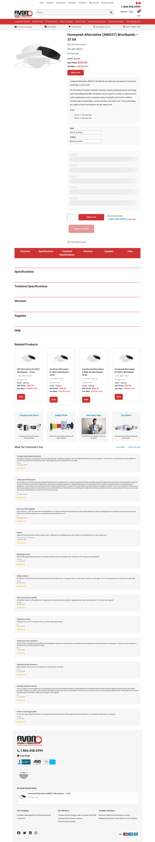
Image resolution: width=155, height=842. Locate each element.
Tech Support (60, 3)
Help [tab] (130, 251)
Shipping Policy (104, 818)
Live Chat (25, 756)
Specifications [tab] (46, 251)
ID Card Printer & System (67, 821)
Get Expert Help (86, 815)
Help (121, 818)
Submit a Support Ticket (132, 27)
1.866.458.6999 (31, 750)
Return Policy (114, 818)
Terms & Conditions (130, 818)
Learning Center (63, 818)
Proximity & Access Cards (97, 21)
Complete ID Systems (22, 21)
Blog (40, 815)
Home (42, 3)
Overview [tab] (25, 251)
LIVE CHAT (132, 219)
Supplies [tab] (109, 251)
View (21, 397)
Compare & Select (64, 815)
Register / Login (126, 12)
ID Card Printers (37, 21)
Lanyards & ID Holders (116, 21)
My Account (103, 815)
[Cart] (138, 12)
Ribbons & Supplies (66, 21)
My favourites (94, 3)
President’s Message (24, 815)
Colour (73, 137)
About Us (50, 3)
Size (72, 128)
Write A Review (134, 447)
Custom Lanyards (76, 818)
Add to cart (75, 72)
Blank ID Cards (80, 21)
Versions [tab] (88, 251)
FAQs (94, 815)
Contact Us (82, 3)
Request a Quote (108, 3)
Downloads (72, 3)
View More (120, 447)
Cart (138, 16)
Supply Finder (76, 815)
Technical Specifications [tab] (67, 253)
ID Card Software (51, 21)
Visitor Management (133, 21)
